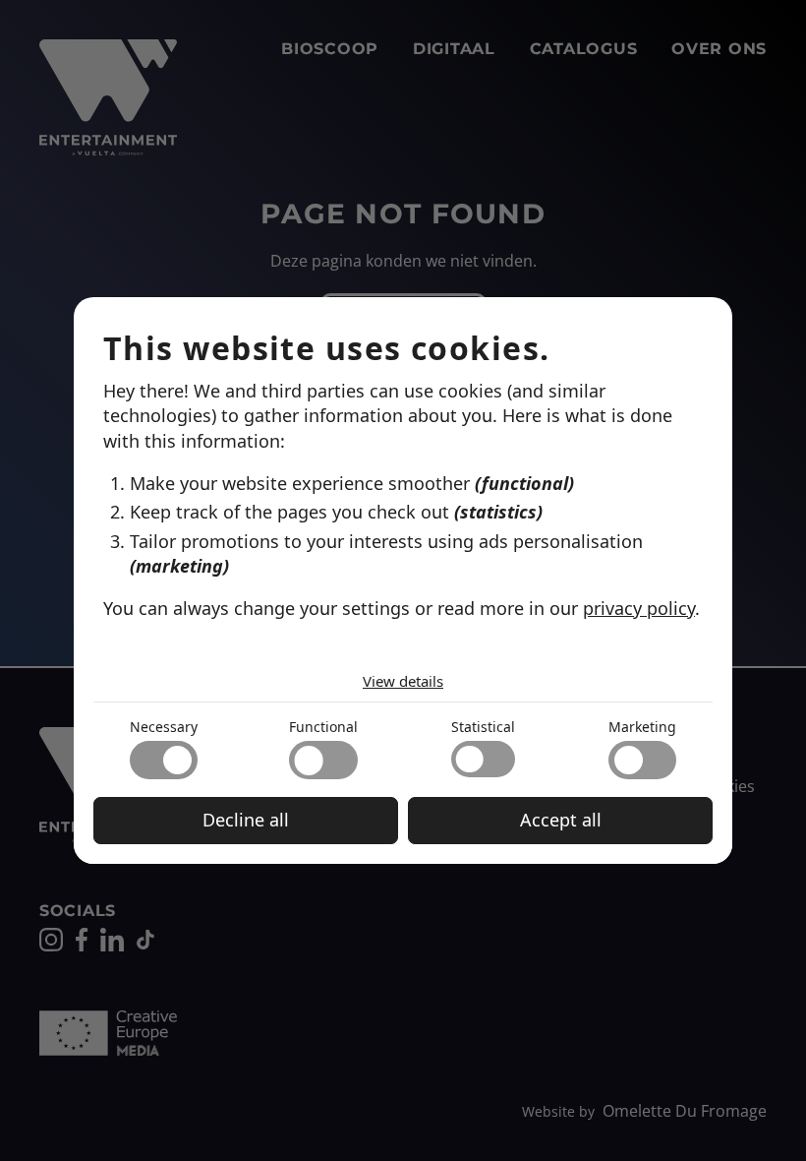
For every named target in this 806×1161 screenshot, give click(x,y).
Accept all (561, 819)
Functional (323, 726)
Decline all (245, 819)
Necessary (164, 726)
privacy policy (639, 608)
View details (403, 681)
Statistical (483, 726)
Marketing (642, 726)
